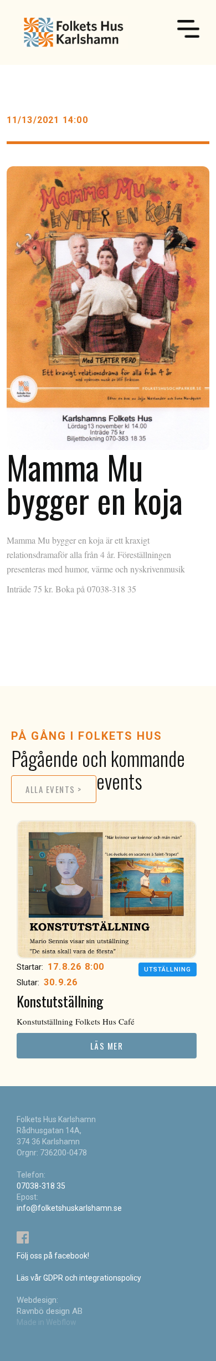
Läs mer (107, 1046)
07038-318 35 (41, 1185)
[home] (72, 32)
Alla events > (53, 789)
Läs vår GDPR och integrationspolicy (79, 1277)
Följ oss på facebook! (53, 1255)
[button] (188, 31)
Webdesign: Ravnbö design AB (50, 1305)
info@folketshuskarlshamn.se (69, 1208)
